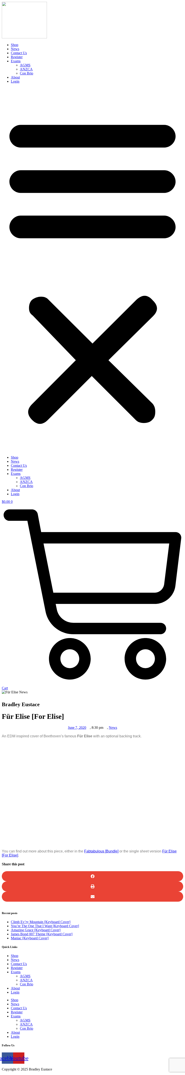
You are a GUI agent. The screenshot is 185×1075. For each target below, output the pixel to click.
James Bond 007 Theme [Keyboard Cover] (41, 934)
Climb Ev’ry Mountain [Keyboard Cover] (40, 922)
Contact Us (19, 53)
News (15, 49)
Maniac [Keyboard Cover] (30, 938)
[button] (92, 269)
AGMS (25, 65)
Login (15, 81)
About (15, 77)
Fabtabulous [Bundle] (101, 851)
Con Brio (26, 73)
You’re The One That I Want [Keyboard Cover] (45, 926)
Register (17, 57)
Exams (16, 61)
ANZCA (26, 69)
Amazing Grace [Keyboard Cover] (35, 930)
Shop (14, 45)
